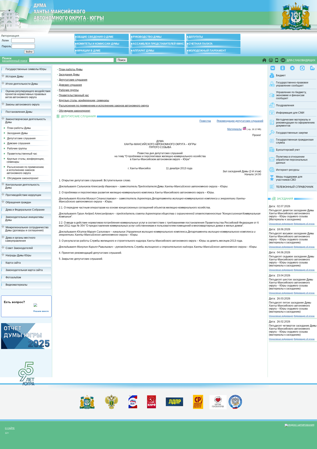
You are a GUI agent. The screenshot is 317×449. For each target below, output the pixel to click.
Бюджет (281, 75)
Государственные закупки (292, 132)
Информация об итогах (304, 224)
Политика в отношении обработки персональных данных (292, 159)
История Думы (15, 76)
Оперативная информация (281, 224)
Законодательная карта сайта (24, 270)
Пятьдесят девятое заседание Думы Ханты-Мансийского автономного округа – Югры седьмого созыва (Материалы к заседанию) (291, 215)
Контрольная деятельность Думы (22, 186)
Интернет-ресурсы (287, 169)
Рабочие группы (17, 148)
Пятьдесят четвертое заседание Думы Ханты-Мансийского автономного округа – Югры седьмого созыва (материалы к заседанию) (293, 330)
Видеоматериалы (16, 284)
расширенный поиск (14, 60)
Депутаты (196, 36)
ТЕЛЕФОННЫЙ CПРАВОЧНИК (294, 186)
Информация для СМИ (290, 112)
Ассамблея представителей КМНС (158, 43)
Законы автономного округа (22, 104)
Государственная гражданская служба (295, 141)
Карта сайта (13, 262)
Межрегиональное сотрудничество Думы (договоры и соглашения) (27, 229)
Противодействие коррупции (23, 195)
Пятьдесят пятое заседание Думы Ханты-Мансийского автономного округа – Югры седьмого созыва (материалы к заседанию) (290, 307)
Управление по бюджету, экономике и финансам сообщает (291, 95)
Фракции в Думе (88, 50)
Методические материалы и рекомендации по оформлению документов (295, 122)
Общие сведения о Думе (95, 36)
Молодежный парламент (207, 50)
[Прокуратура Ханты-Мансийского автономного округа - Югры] (111, 408)
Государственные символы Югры (26, 69)
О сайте (10, 428)
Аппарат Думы (143, 50)
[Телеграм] (292, 67)
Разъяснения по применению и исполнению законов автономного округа (25, 170)
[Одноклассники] (282, 67)
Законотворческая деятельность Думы (25, 121)
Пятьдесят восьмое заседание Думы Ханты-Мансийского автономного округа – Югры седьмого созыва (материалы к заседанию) (291, 238)
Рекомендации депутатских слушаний (240, 120)
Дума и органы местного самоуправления (20, 239)
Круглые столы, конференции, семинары (25, 160)
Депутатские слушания (21, 138)
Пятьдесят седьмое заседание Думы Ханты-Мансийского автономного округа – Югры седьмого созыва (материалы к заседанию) (291, 261)
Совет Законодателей (19, 248)
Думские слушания (18, 143)
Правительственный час (22, 153)
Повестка (205, 120)
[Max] (302, 67)
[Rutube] (312, 67)
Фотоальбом (13, 277)
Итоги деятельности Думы (22, 83)
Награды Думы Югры (18, 255)
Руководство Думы (147, 36)
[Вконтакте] (272, 67)
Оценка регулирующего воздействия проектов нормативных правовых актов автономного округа (27, 94)
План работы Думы (19, 128)
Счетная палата (201, 43)
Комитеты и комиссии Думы (98, 43)
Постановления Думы (19, 111)
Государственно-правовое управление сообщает (292, 84)
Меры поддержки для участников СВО (289, 178)
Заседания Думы (17, 133)
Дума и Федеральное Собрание (25, 209)
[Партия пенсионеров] (218, 401)
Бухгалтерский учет (288, 149)
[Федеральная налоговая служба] (235, 408)
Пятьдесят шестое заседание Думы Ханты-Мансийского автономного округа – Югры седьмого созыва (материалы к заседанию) (291, 284)
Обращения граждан (18, 202)
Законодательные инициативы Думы (24, 219)
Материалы (234, 129)
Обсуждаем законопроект (23, 178)
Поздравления (285, 105)
